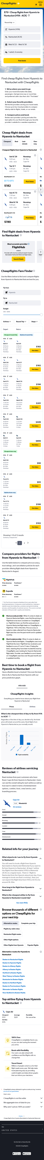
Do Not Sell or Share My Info (22, 1142)
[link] (18, 259)
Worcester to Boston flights (13, 989)
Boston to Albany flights (12, 966)
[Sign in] (36, 4)
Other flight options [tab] (11, 940)
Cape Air (16, 800)
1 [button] (19, 543)
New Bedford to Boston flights (14, 993)
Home (21, 1116)
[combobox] (10, 22)
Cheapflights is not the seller (15, 1098)
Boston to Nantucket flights (13, 959)
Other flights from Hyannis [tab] (13, 945)
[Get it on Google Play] (16, 1154)
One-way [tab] (35, 142)
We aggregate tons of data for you (17, 1102)
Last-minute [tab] (24, 142)
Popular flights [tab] (32, 945)
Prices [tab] (11, 707)
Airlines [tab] (32, 707)
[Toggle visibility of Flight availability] (22, 754)
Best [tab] (16, 141)
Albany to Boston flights (12, 969)
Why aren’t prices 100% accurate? (17, 1107)
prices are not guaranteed (11, 1091)
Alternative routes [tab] (10, 923)
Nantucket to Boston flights (13, 979)
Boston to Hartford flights (12, 983)
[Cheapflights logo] (8, 3)
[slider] (41, 314)
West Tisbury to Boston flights (14, 976)
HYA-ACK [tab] (22, 686)
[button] (29, 15)
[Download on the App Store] (27, 1154)
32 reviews (17, 807)
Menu (40, 2)
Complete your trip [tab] (28, 923)
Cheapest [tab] (7, 141)
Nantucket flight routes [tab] (12, 934)
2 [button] (24, 543)
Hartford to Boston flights (12, 973)
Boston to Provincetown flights (14, 986)
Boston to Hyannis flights (12, 963)
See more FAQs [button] (22, 903)
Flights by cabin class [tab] (12, 929)
